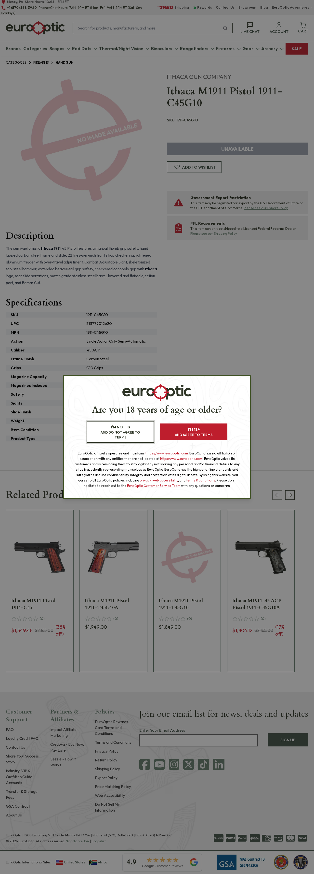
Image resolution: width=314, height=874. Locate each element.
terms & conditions (200, 480)
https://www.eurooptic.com (166, 453)
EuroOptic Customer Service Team (153, 485)
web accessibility (165, 480)
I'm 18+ (193, 432)
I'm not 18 (120, 431)
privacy (145, 480)
